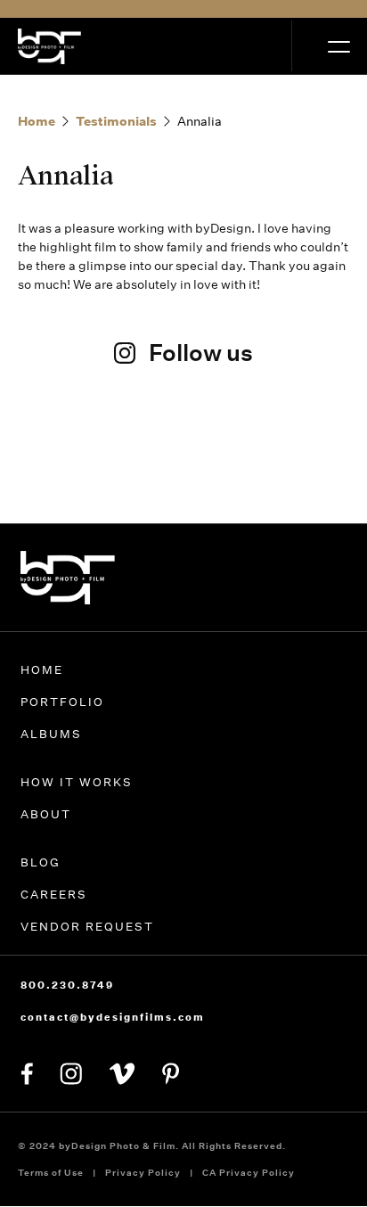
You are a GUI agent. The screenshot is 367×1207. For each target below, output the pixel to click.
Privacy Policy (143, 1172)
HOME (41, 669)
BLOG (40, 862)
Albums (51, 734)
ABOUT (45, 814)
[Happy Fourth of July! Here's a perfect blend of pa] (302, 473)
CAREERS (53, 894)
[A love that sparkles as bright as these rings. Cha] (65, 473)
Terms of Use (51, 1172)
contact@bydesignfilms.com (112, 1017)
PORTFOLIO (62, 702)
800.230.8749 (67, 985)
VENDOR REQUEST (87, 926)
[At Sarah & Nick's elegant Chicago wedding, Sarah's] (184, 460)
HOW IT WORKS (76, 782)
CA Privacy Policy (248, 1172)
